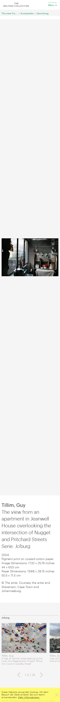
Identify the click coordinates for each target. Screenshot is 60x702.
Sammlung (42, 13)
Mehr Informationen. (29, 697)
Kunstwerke (27, 13)
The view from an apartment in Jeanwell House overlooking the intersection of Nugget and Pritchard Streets (10, 13)
